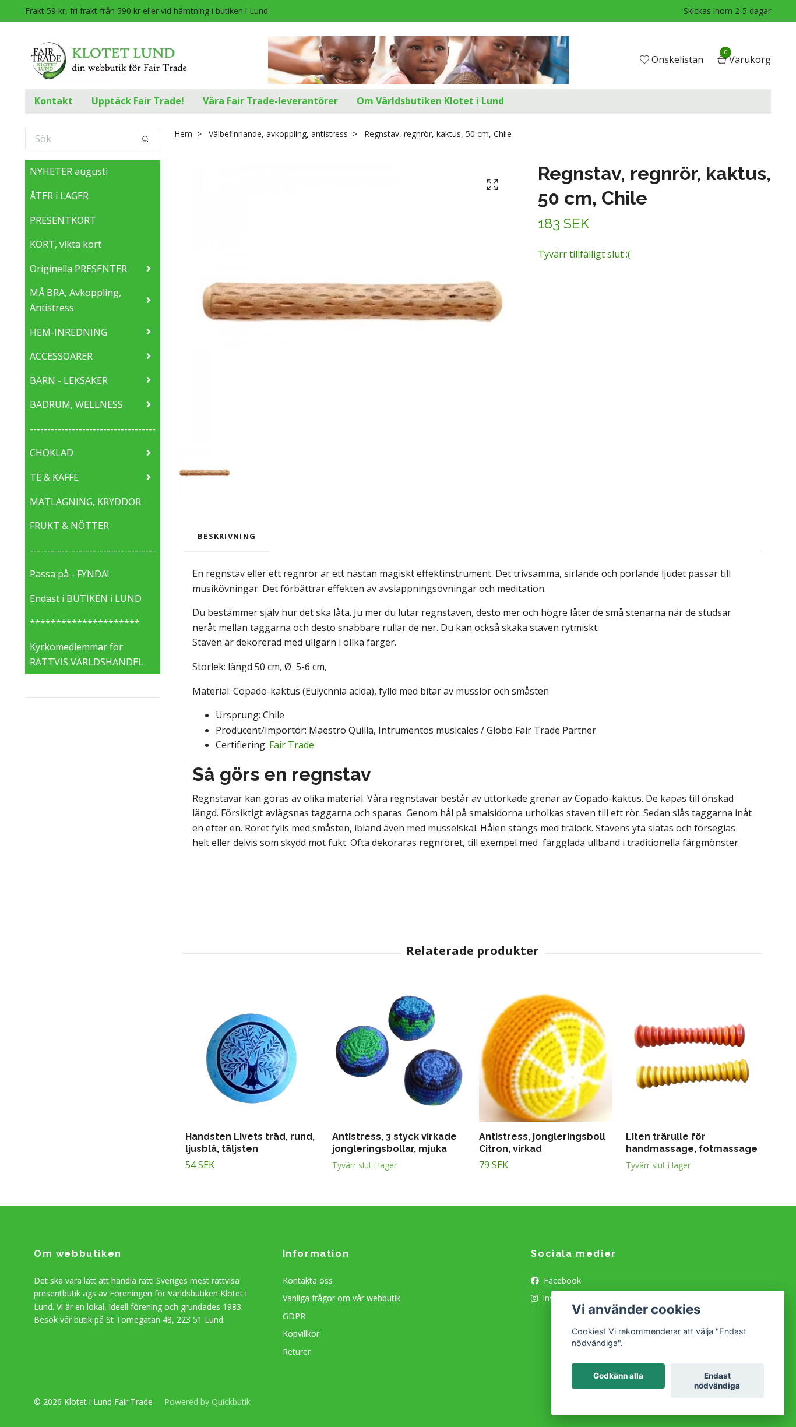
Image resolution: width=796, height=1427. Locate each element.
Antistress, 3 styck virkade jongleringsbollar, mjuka (394, 1142)
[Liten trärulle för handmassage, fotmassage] (692, 1055)
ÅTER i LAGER (59, 195)
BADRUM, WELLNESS (76, 404)
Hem (183, 133)
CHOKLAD (51, 452)
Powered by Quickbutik (207, 1401)
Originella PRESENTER (78, 268)
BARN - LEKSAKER (69, 380)
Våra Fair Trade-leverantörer (270, 100)
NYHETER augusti (69, 171)
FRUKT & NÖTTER (69, 525)
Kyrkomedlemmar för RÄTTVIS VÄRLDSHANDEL (86, 654)
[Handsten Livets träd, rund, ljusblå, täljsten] (252, 1055)
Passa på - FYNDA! (69, 574)
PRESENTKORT (63, 220)
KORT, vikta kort (65, 244)
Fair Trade (291, 744)
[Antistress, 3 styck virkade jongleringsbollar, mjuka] (399, 1055)
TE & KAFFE (54, 477)
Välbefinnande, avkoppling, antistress (278, 133)
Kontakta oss (308, 1280)
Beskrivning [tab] (227, 536)
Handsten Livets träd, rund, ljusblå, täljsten (250, 1142)
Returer (297, 1351)
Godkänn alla (618, 1376)
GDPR (294, 1316)
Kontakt (53, 100)
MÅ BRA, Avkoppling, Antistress (75, 300)
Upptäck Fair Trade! (137, 100)
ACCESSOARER (61, 356)
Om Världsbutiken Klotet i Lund (430, 100)
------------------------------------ (93, 428)
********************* (85, 622)
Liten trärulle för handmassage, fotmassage (692, 1142)
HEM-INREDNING (68, 332)
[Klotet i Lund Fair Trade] (118, 60)
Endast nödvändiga (717, 1381)
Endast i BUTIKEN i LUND (86, 598)
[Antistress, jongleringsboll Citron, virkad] (545, 1055)
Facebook (561, 1280)
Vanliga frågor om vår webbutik (341, 1297)
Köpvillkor (301, 1333)
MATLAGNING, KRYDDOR (85, 501)
